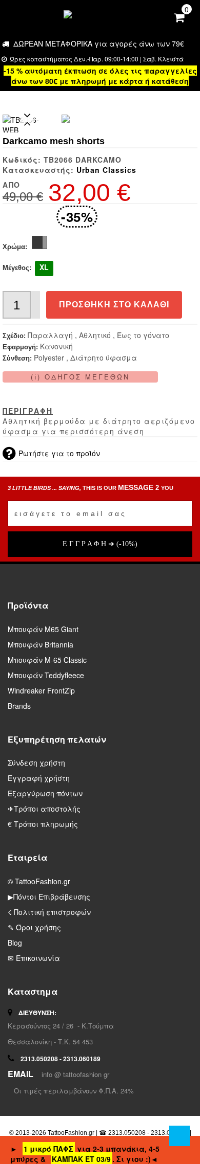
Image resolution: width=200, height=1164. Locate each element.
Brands (19, 706)
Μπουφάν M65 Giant (43, 629)
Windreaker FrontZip (41, 690)
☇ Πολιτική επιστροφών (49, 912)
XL (44, 267)
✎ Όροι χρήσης (34, 927)
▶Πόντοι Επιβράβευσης (49, 896)
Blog (15, 942)
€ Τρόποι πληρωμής (43, 824)
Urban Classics (106, 170)
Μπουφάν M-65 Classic (47, 660)
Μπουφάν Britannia (40, 644)
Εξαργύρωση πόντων (45, 793)
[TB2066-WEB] (66, 119)
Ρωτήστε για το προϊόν (59, 453)
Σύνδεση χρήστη (36, 762)
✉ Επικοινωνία (34, 958)
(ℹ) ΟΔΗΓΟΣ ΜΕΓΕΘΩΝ (80, 377)
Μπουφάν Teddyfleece (46, 675)
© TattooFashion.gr (39, 881)
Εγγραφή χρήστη (39, 778)
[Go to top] (179, 1136)
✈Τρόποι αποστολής (44, 808)
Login (160, 15)
